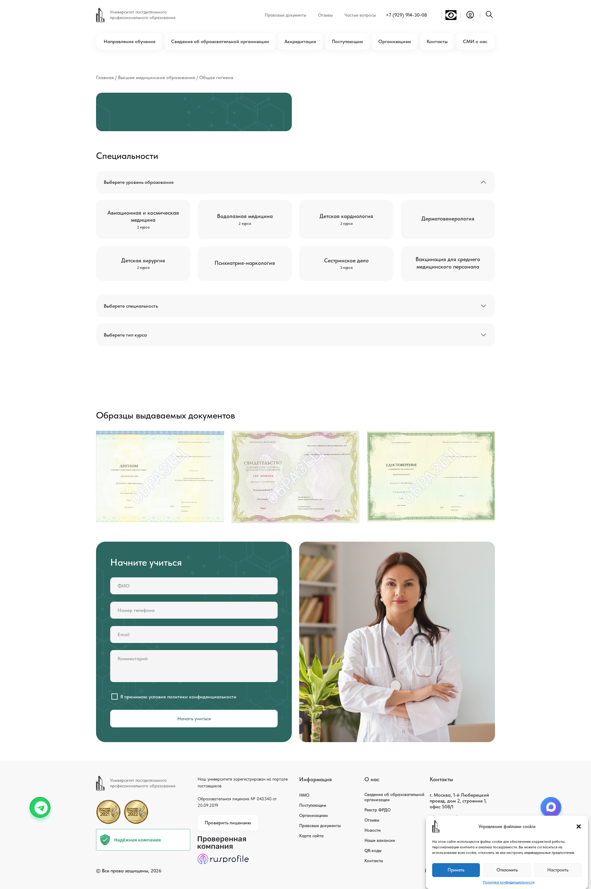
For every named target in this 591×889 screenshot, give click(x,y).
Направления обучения (129, 41)
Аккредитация (300, 41)
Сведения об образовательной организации (220, 41)
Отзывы (325, 15)
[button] (579, 826)
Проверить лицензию (228, 823)
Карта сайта (311, 835)
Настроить (558, 870)
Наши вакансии (379, 840)
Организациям (394, 41)
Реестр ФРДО (377, 809)
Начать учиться (194, 718)
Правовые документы (285, 15)
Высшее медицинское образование (156, 77)
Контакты (437, 41)
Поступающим (347, 41)
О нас (371, 779)
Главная (105, 77)
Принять (456, 870)
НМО (304, 795)
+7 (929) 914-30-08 (406, 15)
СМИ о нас (475, 41)
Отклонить (507, 870)
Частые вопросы (360, 15)
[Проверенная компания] (223, 839)
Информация (315, 779)
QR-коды (372, 850)
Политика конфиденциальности (508, 882)
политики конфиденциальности (201, 697)
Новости (372, 830)
